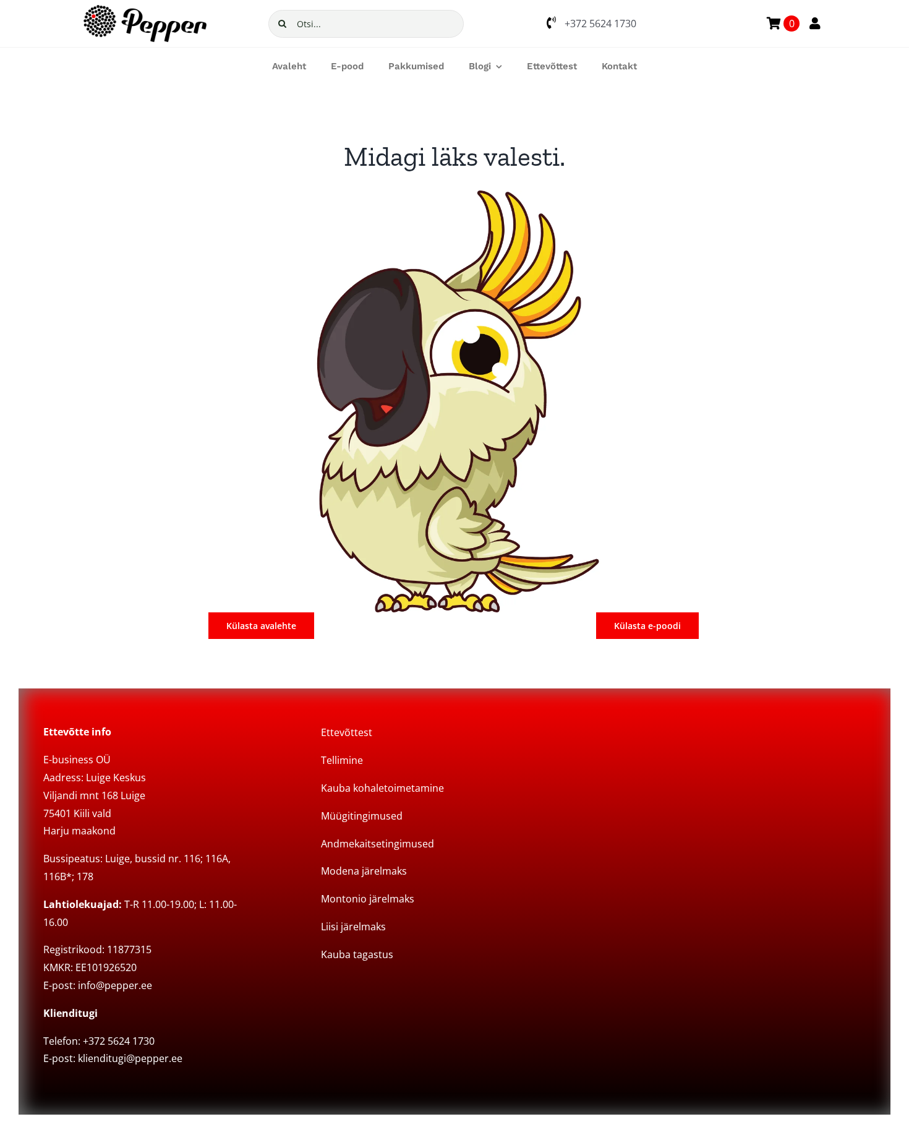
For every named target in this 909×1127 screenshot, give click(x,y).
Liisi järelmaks (353, 926)
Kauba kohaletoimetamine (382, 788)
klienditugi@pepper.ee (130, 1058)
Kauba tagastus (357, 954)
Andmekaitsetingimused (377, 844)
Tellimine (342, 760)
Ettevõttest (346, 732)
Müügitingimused (362, 816)
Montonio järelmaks (367, 899)
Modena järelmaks (364, 871)
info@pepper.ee (115, 985)
